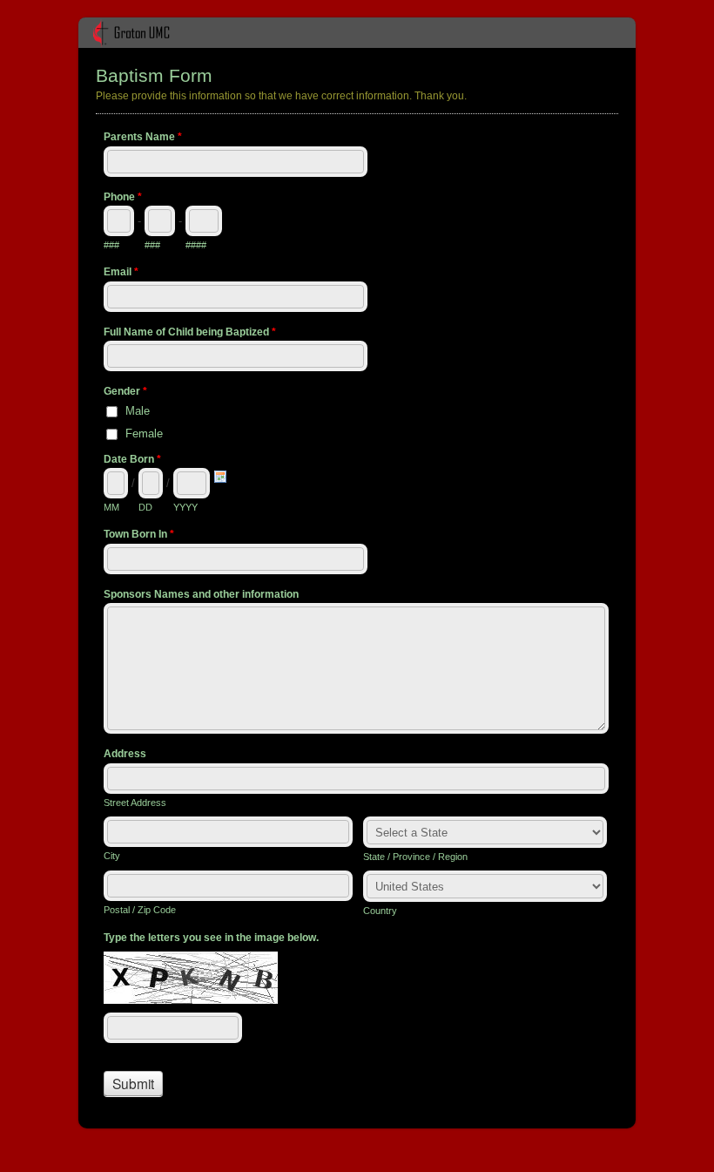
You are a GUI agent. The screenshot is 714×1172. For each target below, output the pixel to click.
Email (121, 272)
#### (195, 245)
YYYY (185, 507)
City (112, 855)
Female (144, 433)
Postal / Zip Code (140, 909)
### (111, 245)
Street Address (135, 802)
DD (145, 507)
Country (380, 910)
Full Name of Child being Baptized (190, 332)
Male (137, 410)
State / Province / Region (415, 856)
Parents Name (143, 137)
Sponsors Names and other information (201, 594)
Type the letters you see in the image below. (211, 938)
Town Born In (139, 534)
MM (111, 507)
